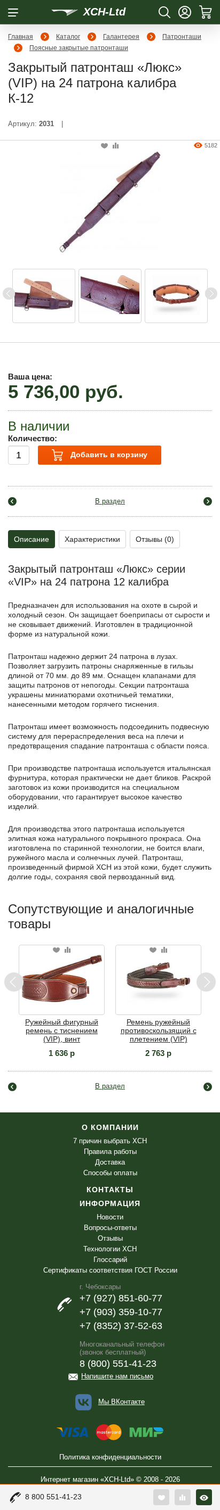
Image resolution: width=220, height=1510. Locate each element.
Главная (20, 36)
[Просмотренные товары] (204, 1497)
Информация (110, 1203)
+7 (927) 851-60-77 (121, 1298)
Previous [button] (9, 293)
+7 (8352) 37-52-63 (121, 1326)
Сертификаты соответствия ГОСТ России (110, 1270)
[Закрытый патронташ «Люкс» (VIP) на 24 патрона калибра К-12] (110, 201)
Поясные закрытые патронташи (78, 48)
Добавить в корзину (107, 454)
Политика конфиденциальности (110, 1457)
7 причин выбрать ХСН (110, 1141)
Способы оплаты (110, 1173)
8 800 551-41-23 (53, 1496)
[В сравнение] (116, 146)
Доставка (110, 1162)
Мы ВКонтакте (121, 1402)
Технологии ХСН (110, 1249)
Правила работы (110, 1152)
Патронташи (181, 36)
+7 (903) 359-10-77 (121, 1312)
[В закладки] (104, 146)
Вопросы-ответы (110, 1228)
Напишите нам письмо (117, 1376)
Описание (31, 539)
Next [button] (211, 293)
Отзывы (110, 1238)
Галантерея (121, 36)
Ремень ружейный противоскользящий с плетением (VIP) (159, 1030)
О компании (110, 1127)
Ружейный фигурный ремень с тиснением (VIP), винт (61, 1030)
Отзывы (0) (155, 539)
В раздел (110, 501)
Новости (110, 1217)
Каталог (68, 36)
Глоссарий (110, 1260)
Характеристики (92, 539)
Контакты (110, 1189)
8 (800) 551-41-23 (118, 1363)
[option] (43, 296)
